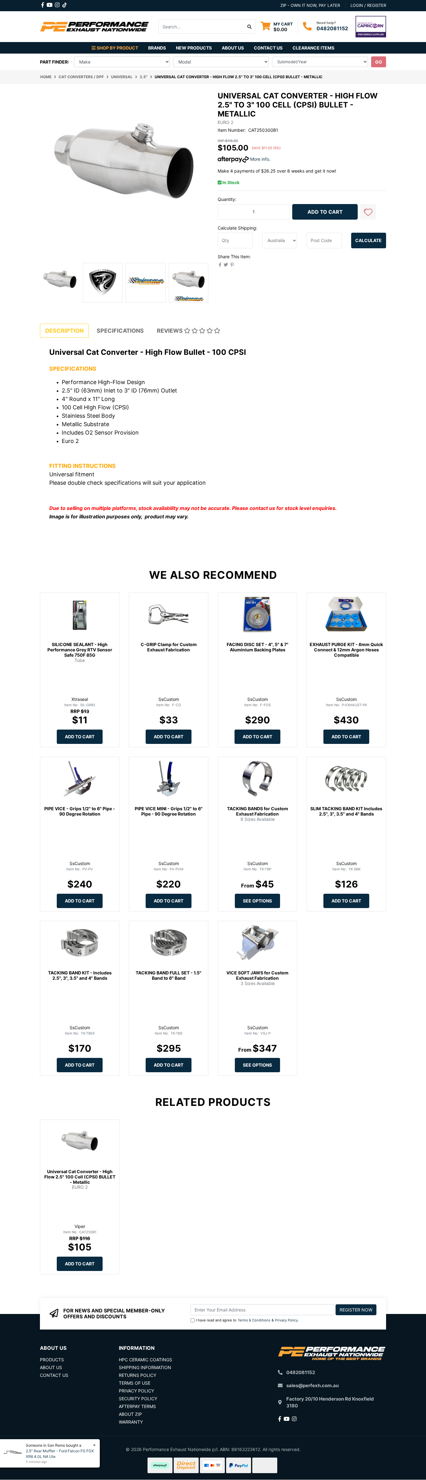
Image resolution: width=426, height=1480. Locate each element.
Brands (157, 47)
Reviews (170, 330)
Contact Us (268, 47)
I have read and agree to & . (247, 1320)
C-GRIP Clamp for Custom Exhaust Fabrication (169, 647)
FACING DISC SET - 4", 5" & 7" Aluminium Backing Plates (257, 647)
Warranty (131, 1422)
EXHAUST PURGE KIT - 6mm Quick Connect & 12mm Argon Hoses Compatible (346, 650)
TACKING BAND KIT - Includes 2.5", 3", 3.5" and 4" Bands (80, 975)
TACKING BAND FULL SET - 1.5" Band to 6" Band (168, 975)
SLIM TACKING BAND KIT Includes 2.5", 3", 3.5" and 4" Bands (346, 811)
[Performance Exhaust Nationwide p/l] (94, 26)
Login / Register (368, 5)
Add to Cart (325, 212)
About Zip (130, 1414)
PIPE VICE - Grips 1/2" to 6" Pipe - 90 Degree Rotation (79, 811)
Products (52, 1359)
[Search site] (250, 26)
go (378, 61)
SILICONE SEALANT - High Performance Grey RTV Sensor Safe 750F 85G (79, 650)
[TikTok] (64, 3)
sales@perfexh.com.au (312, 1385)
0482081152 (332, 28)
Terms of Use (134, 1383)
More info (259, 159)
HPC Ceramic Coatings (145, 1359)
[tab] (64, 331)
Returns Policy (137, 1375)
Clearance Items (313, 47)
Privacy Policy (286, 1320)
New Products (194, 47)
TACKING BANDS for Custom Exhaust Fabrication (257, 811)
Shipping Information (145, 1367)
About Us (233, 47)
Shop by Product (117, 47)
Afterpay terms (137, 1406)
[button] (368, 212)
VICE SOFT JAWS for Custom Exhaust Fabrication (257, 975)
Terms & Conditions (254, 1320)
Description (64, 330)
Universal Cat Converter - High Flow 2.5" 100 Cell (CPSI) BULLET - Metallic (79, 1177)
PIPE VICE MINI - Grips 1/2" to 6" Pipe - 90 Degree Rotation (169, 811)
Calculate (368, 240)
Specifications (120, 330)
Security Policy (138, 1398)
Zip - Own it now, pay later (310, 5)
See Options (257, 900)
